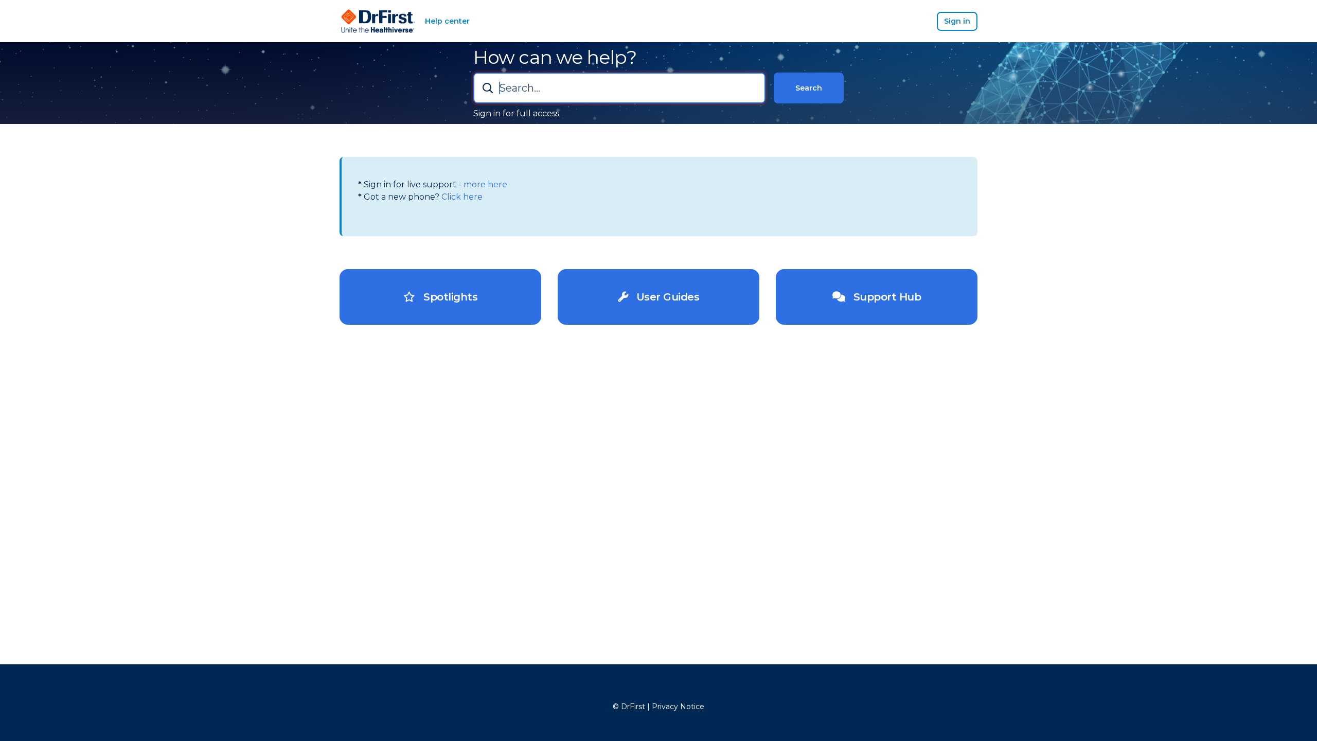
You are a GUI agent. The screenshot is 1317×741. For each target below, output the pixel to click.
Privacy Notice (678, 706)
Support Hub (883, 297)
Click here (461, 197)
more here (484, 184)
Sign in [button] (957, 21)
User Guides (663, 297)
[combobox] (619, 88)
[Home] (378, 21)
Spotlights (446, 297)
